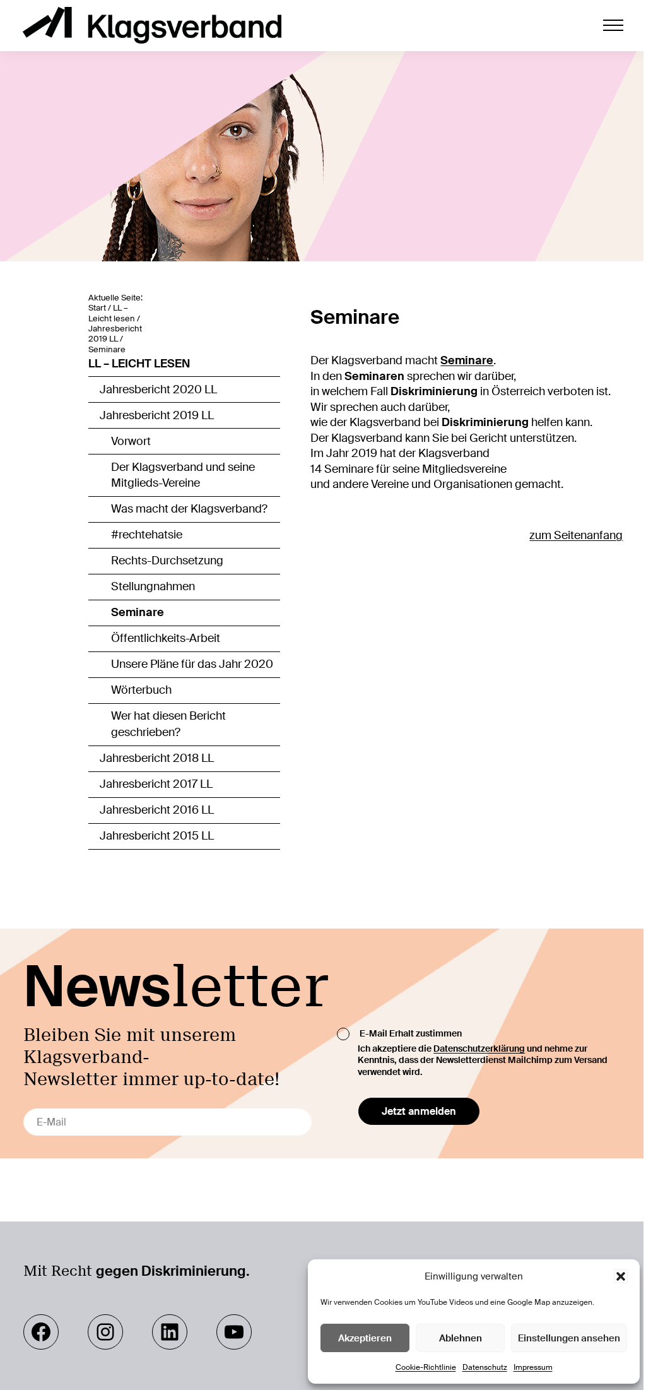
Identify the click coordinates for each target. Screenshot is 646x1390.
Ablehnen (460, 1338)
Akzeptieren (365, 1338)
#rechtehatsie (146, 534)
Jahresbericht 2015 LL (157, 835)
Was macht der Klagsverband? (189, 508)
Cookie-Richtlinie (426, 1367)
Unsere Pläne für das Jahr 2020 (192, 664)
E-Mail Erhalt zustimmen (411, 1033)
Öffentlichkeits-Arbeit (165, 638)
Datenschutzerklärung (479, 1048)
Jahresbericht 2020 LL (158, 389)
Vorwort (131, 441)
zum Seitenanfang (576, 535)
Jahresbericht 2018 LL (157, 758)
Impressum (533, 1367)
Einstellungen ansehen (569, 1338)
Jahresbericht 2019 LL (157, 415)
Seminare (137, 612)
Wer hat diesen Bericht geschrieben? (168, 724)
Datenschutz (484, 1367)
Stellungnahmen (153, 586)
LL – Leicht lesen (139, 363)
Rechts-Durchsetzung (167, 560)
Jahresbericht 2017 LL (156, 784)
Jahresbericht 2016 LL (157, 809)
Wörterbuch (141, 690)
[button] (620, 1276)
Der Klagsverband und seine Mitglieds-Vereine (183, 475)
